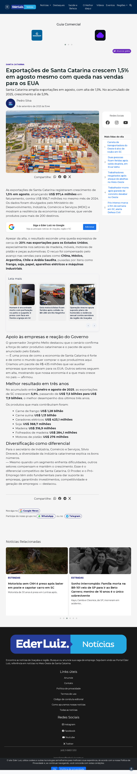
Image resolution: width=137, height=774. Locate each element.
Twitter (69, 744)
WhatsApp (47, 516)
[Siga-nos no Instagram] (116, 123)
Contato (68, 683)
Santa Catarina (15, 64)
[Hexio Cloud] (36, 35)
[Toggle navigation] (7, 7)
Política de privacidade (68, 688)
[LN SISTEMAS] (100, 35)
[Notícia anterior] (88, 325)
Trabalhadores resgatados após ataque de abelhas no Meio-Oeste (118, 177)
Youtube (70, 737)
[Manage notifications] (131, 769)
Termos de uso (68, 694)
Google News (30, 511)
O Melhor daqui (88, 7)
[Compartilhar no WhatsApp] (54, 177)
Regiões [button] (121, 5)
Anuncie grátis (123, 51)
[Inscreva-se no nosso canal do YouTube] (125, 123)
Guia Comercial (69, 24)
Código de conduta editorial (68, 699)
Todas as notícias (68, 710)
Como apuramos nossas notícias (68, 704)
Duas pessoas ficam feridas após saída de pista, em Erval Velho (118, 162)
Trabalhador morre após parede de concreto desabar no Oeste (118, 192)
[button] (65, 44)
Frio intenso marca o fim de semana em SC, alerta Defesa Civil (118, 208)
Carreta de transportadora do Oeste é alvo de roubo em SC (117, 147)
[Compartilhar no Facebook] (59, 177)
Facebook (69, 731)
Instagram (69, 724)
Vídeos (100, 5)
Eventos (110, 5)
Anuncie (68, 678)
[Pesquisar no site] (130, 5)
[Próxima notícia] (94, 325)
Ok (54, 769)
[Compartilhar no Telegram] (64, 177)
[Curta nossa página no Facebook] (108, 123)
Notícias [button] (44, 5)
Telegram (74, 516)
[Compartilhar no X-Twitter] (69, 177)
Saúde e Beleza (72, 7)
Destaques (58, 5)
